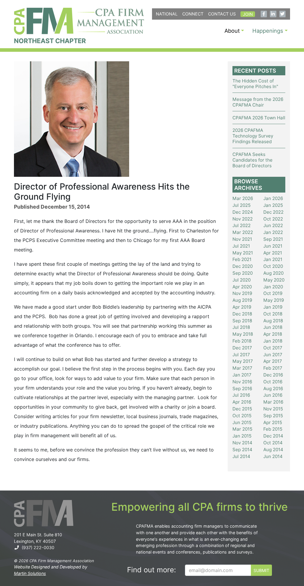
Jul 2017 (241, 354)
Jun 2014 (273, 456)
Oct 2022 (273, 219)
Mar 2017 (242, 368)
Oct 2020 (273, 266)
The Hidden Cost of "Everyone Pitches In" (255, 83)
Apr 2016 (241, 402)
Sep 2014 (242, 449)
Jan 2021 (272, 259)
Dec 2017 (242, 348)
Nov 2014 (242, 443)
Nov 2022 (242, 219)
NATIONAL (167, 13)
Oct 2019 (272, 293)
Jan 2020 (273, 287)
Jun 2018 (272, 327)
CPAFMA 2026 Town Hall (258, 118)
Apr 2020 (242, 287)
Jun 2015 (241, 422)
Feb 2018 (241, 341)
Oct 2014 (273, 443)
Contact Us (222, 13)
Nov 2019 (242, 293)
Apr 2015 (272, 422)
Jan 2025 (273, 205)
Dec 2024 (242, 212)
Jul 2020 (241, 280)
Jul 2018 (241, 327)
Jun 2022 (273, 225)
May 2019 (273, 300)
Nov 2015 (273, 409)
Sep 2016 (242, 388)
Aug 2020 (273, 273)
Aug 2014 (273, 449)
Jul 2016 (241, 395)
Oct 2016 (272, 382)
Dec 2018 (242, 314)
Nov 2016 (242, 382)
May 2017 (242, 361)
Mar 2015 (242, 429)
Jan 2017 (241, 375)
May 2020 (273, 280)
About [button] (232, 30)
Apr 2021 (272, 253)
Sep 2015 (273, 415)
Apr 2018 (272, 334)
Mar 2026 (242, 198)
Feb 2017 (272, 368)
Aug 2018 (273, 321)
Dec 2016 (273, 375)
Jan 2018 (272, 341)
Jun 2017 (272, 354)
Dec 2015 (242, 409)
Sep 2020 (242, 273)
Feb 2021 (241, 259)
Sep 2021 (273, 239)
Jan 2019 (272, 307)
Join (248, 14)
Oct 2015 (241, 415)
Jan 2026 (273, 198)
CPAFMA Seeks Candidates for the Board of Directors (252, 159)
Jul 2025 (241, 205)
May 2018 (242, 334)
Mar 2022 (242, 232)
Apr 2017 (272, 361)
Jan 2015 (241, 436)
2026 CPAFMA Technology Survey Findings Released (252, 135)
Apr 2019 (241, 307)
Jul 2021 (241, 246)
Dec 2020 (242, 266)
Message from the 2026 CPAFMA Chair (257, 102)
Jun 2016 (272, 395)
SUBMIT (261, 570)
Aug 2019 (242, 300)
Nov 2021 (242, 239)
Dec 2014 (273, 436)
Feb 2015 (272, 429)
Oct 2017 (272, 348)
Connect (192, 13)
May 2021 (242, 253)
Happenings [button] (267, 30)
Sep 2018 (242, 321)
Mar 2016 (273, 402)
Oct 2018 (272, 314)
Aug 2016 (273, 388)
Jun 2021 (272, 246)
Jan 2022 (273, 232)
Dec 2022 (273, 212)
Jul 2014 (241, 456)
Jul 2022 (241, 225)
